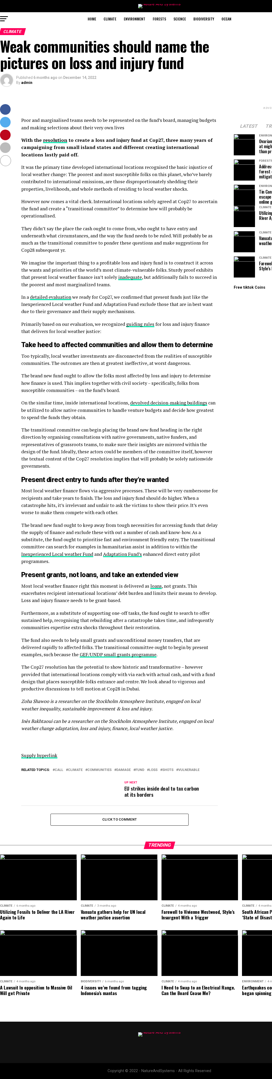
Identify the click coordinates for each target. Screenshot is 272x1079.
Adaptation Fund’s (122, 554)
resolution (55, 140)
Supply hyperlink (39, 755)
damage (123, 770)
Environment (134, 19)
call (59, 770)
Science (179, 19)
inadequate (130, 277)
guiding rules (140, 324)
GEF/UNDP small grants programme (118, 654)
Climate (110, 19)
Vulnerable (188, 770)
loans (156, 586)
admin (26, 82)
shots (167, 770)
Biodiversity (203, 19)
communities (99, 770)
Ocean (226, 19)
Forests (159, 19)
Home (92, 19)
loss (153, 770)
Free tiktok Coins (249, 287)
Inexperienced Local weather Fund (57, 554)
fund (139, 770)
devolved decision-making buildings (168, 403)
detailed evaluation (50, 297)
